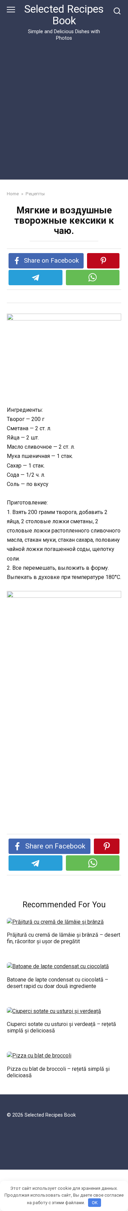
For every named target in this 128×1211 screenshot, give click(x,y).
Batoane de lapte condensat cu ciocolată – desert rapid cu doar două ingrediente (57, 982)
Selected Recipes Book (64, 15)
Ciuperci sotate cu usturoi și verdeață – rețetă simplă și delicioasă (61, 1027)
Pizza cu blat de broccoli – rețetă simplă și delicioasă (58, 1071)
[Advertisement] (64, 109)
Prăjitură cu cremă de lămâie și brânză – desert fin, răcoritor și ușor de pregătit (63, 938)
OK (95, 1202)
